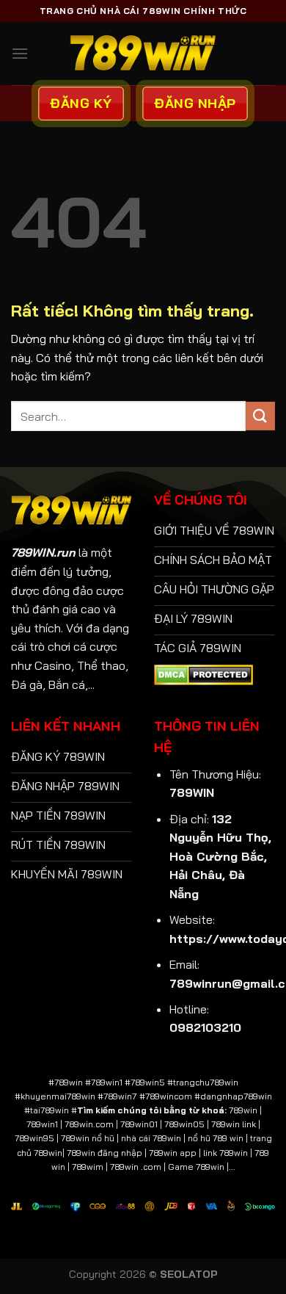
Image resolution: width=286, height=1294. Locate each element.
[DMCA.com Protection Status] (203, 673)
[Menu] (20, 53)
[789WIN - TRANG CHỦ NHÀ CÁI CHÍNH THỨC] (143, 53)
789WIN (191, 792)
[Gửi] (260, 416)
